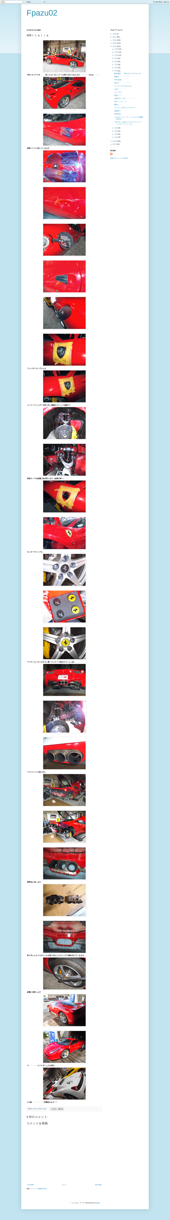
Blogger (97, 1203)
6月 (115, 68)
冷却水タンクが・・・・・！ (124, 98)
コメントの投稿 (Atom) (39, 1189)
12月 (116, 49)
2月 (115, 134)
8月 (115, 61)
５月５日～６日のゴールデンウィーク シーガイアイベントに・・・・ (128, 123)
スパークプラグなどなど (123, 86)
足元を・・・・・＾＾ (122, 83)
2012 (115, 144)
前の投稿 (98, 1185)
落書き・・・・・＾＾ (122, 77)
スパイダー (118, 92)
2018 (115, 34)
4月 (115, 128)
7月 (115, 65)
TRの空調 (117, 80)
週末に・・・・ (119, 105)
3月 (115, 131)
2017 (115, 37)
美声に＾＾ (118, 95)
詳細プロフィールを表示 (119, 158)
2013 (115, 141)
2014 (115, 46)
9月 (115, 58)
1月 (115, 137)
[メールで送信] (52, 1109)
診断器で (117, 111)
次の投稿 (30, 1185)
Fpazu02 (42, 12)
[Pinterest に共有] (62, 1109)
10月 (116, 55)
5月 (115, 71)
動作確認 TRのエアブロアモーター (128, 73)
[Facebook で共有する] (59, 1109)
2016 (115, 40)
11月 (116, 52)
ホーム (64, 1185)
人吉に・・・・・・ (121, 89)
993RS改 (117, 114)
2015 (115, 43)
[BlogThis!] (54, 1109)
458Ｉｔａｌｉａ (120, 102)
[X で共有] (57, 1109)
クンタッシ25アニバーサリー (124, 108)
